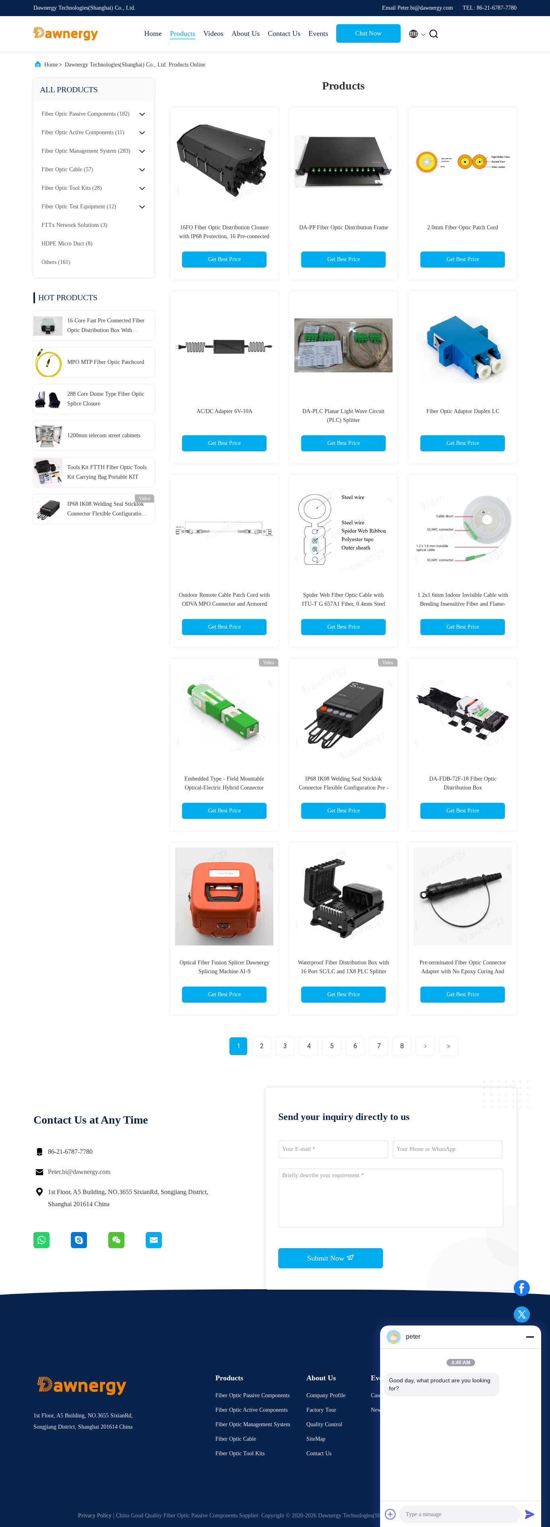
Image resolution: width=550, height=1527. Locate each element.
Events (318, 33)
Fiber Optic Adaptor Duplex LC (462, 411)
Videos (213, 33)
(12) (78, 207)
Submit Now (326, 1258)
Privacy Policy (95, 1515)
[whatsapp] (52, 1246)
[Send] (529, 1514)
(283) (85, 151)
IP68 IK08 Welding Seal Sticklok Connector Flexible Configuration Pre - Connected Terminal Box (105, 510)
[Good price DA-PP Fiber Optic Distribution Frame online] (343, 161)
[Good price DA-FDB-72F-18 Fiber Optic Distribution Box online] (463, 712)
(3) (74, 225)
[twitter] (522, 1314)
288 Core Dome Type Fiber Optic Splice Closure (105, 399)
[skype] (89, 1246)
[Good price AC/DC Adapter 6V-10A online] (224, 345)
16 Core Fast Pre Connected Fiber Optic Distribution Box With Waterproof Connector (106, 326)
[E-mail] (164, 1246)
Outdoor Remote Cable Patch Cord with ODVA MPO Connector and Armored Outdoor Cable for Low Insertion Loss (224, 604)
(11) (82, 132)
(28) (71, 188)
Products (182, 33)
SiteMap (315, 1439)
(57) (67, 169)
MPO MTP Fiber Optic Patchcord (105, 362)
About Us (246, 33)
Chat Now (368, 33)
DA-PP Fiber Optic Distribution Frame (343, 227)
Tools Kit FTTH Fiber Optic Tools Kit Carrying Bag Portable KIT (107, 472)
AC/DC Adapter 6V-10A (224, 411)
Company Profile (325, 1395)
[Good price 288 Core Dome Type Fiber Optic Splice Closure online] (47, 398)
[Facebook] (522, 1288)
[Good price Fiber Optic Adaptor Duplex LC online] (463, 345)
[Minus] (530, 1337)
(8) (67, 244)
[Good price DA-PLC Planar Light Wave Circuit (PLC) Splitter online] (343, 345)
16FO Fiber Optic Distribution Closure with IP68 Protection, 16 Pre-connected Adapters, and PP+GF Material (224, 236)
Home (153, 33)
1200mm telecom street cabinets (103, 435)
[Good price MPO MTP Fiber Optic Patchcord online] (47, 362)
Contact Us (284, 33)
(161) (55, 262)
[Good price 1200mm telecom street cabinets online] (47, 435)
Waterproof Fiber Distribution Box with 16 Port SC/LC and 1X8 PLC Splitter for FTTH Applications (343, 971)
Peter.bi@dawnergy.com (79, 1171)
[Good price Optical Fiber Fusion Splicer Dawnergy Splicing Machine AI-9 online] (224, 896)
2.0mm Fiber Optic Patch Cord (462, 227)
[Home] (65, 34)
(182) (85, 114)
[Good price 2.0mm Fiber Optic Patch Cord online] (463, 161)
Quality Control (324, 1424)
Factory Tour (321, 1410)
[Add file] (390, 1514)
